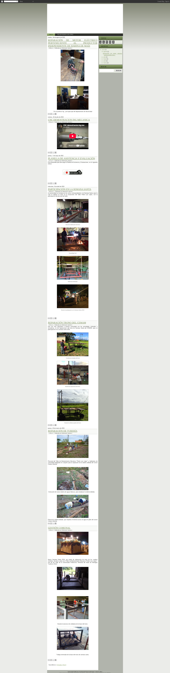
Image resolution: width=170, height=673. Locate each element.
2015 (103, 49)
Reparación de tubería (62, 431)
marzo (105, 63)
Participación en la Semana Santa (69, 189)
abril (104, 61)
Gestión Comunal (59, 528)
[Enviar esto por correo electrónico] (49, 114)
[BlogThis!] (51, 114)
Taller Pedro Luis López (65, 34)
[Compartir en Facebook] (56, 114)
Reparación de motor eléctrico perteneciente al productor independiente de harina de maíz (72, 43)
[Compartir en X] (53, 114)
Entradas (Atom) (61, 665)
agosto (105, 51)
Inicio (51, 34)
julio (104, 57)
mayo (105, 59)
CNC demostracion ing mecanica (69, 120)
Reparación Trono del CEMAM (67, 322)
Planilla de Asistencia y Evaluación (71, 158)
